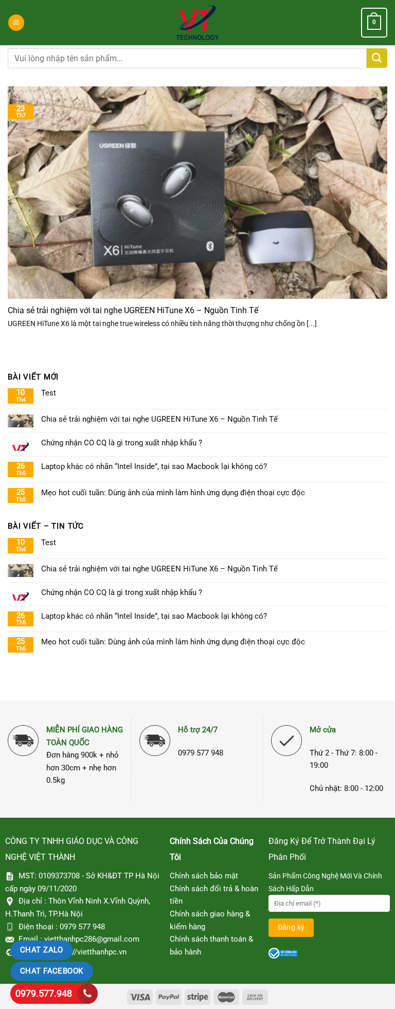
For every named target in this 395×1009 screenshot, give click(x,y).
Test (48, 393)
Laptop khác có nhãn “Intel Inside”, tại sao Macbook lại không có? (154, 466)
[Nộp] (377, 58)
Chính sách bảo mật (204, 875)
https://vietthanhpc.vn (89, 952)
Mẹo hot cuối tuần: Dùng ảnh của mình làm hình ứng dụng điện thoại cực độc (173, 492)
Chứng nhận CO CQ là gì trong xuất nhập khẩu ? (121, 442)
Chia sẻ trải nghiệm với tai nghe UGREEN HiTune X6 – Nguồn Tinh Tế (133, 310)
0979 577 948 (82, 926)
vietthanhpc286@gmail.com (91, 939)
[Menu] (16, 22)
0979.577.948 (43, 993)
